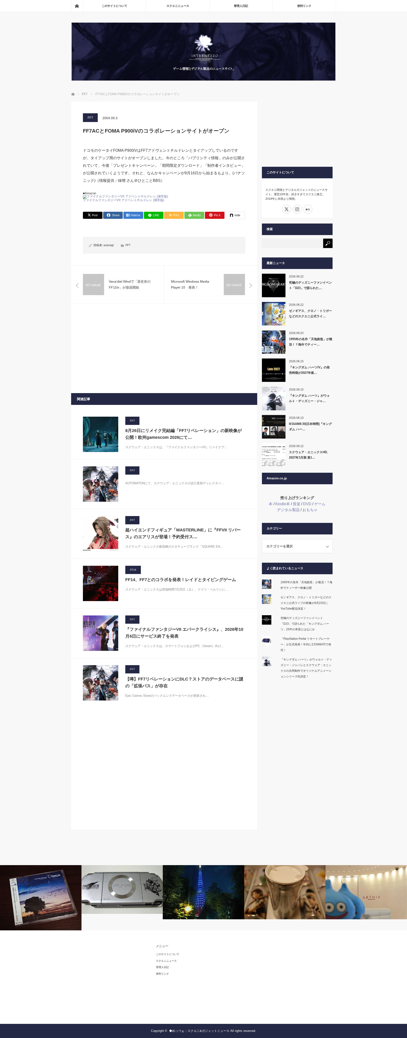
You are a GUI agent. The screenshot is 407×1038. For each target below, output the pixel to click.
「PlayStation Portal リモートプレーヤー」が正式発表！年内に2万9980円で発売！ (306, 644)
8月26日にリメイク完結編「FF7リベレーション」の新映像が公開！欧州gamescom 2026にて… (183, 434)
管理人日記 (241, 6)
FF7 (90, 117)
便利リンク (304, 6)
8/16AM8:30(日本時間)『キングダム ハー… (310, 426)
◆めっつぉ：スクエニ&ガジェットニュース (199, 1031)
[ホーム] (77, 6)
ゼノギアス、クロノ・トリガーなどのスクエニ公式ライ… (310, 313)
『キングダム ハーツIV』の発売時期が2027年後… (309, 370)
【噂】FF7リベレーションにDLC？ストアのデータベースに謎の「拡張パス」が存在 (184, 682)
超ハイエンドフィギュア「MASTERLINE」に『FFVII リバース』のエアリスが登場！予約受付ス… (183, 533)
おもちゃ (309, 510)
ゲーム (320, 504)
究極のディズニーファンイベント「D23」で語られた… (310, 285)
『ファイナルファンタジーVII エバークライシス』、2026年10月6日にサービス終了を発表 (184, 633)
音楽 (296, 504)
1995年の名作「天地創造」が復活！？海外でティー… (310, 341)
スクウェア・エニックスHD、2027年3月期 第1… (309, 454)
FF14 (133, 569)
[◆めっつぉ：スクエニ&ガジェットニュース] (203, 79)
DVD (307, 504)
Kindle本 (282, 504)
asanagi (108, 245)
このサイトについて (114, 6)
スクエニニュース (178, 6)
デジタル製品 (288, 510)
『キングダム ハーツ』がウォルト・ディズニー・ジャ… (309, 398)
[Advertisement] (164, 348)
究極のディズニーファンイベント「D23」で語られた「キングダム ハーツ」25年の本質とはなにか (305, 623)
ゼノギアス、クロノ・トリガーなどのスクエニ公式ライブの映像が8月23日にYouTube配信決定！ (306, 603)
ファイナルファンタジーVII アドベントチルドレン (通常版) (124, 200)
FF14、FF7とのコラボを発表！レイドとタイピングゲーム (180, 579)
